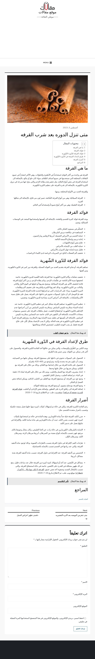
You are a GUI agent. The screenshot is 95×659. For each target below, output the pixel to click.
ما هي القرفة (78, 147)
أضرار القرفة (78, 159)
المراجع (80, 162)
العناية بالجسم (83, 499)
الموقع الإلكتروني (80, 606)
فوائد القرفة (78, 150)
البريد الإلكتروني (80, 594)
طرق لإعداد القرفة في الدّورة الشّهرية (68, 156)
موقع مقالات (47, 12)
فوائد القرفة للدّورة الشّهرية (72, 153)
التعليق (83, 546)
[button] (47, 62)
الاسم (84, 582)
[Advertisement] (47, 39)
